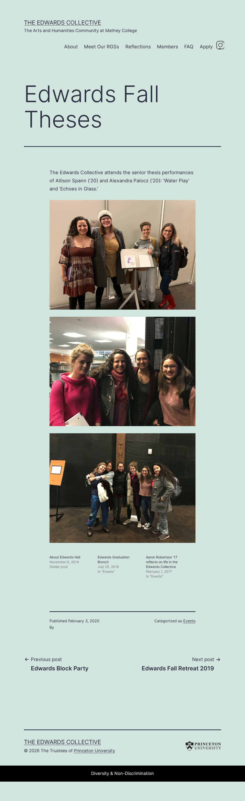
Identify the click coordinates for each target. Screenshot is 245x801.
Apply (206, 47)
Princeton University (94, 750)
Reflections (138, 47)
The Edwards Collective (62, 22)
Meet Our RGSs (101, 47)
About (71, 47)
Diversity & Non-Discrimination (122, 773)
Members (167, 47)
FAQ (188, 47)
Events (189, 620)
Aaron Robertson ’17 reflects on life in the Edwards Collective (162, 562)
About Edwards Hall (65, 557)
